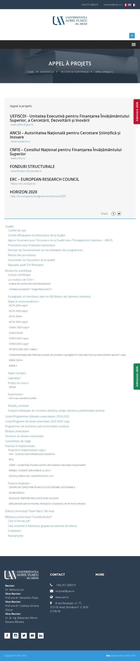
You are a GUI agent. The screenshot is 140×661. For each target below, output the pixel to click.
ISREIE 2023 (15, 360)
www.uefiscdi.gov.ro (22, 124)
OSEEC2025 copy (18, 343)
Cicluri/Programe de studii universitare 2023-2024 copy (37, 421)
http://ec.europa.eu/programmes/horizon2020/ (38, 196)
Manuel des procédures (22, 255)
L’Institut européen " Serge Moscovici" (30, 289)
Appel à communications (23, 301)
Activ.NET (131, 655)
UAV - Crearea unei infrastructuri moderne (32, 454)
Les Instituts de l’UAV (20, 279)
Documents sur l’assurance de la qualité (31, 260)
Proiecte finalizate (19, 483)
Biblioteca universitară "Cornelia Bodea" (28, 517)
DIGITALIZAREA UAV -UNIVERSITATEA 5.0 (30, 476)
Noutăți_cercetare (18, 405)
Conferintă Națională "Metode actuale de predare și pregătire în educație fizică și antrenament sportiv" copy (67, 354)
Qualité (9, 226)
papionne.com (116, 655)
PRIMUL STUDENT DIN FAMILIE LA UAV (29, 470)
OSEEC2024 (15, 332)
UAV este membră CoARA (22, 398)
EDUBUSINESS (16, 492)
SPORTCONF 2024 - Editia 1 (23, 349)
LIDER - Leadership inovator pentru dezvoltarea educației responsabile (47, 465)
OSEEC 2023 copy (18, 327)
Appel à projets (17, 373)
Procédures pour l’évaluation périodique (31, 245)
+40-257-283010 (65, 585)
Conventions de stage (18, 441)
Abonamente (15, 535)
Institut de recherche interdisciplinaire (30, 283)
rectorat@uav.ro (64, 591)
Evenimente (15, 394)
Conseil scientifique (19, 274)
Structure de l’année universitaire (24, 436)
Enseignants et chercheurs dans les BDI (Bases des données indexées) (49, 296)
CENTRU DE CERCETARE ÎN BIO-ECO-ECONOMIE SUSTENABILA (42, 487)
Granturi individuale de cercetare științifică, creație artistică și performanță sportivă (56, 410)
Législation (14, 378)
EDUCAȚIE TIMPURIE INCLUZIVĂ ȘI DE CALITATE (34, 498)
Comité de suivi (17, 230)
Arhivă (12, 387)
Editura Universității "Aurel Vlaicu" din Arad (29, 511)
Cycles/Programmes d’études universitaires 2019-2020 (37, 416)
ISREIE (12, 365)
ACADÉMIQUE (47, 71)
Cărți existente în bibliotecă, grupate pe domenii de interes (42, 526)
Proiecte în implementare (20, 446)
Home (30, 71)
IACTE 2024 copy (18, 310)
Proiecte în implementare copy (26, 450)
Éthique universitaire (17, 431)
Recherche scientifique (75, 71)
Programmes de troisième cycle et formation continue (37, 426)
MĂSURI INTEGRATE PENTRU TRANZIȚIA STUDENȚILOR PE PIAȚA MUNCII (47, 503)
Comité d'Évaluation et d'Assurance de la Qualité (36, 235)
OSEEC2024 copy (18, 338)
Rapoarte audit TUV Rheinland (25, 265)
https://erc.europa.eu (23, 183)
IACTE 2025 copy (18, 305)
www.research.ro (20, 141)
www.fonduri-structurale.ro (26, 171)
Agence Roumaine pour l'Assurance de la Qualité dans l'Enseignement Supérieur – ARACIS (60, 240)
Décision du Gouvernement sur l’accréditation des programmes (45, 250)
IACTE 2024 (15, 316)
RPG (11, 459)
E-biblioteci (14, 531)
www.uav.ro (62, 597)
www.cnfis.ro (18, 158)
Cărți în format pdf (19, 521)
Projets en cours (18, 383)
